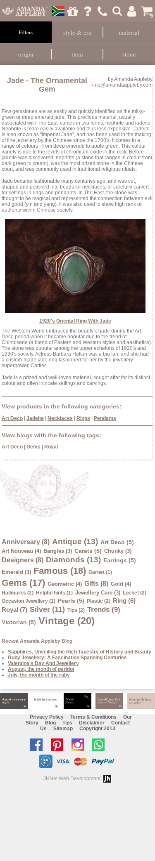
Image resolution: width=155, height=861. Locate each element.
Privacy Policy (47, 717)
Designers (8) (22, 560)
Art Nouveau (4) (21, 551)
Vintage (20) (66, 620)
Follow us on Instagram (80, 744)
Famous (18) (59, 571)
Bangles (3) (57, 551)
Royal (51, 447)
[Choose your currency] (58, 11)
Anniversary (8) (26, 541)
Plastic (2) (98, 601)
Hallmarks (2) (17, 593)
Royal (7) (14, 609)
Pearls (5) (71, 600)
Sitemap (63, 728)
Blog (50, 723)
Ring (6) (124, 600)
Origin (25, 54)
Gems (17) (23, 583)
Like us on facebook (38, 744)
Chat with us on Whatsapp (100, 744)
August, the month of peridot (41, 669)
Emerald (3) (16, 572)
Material (129, 32)
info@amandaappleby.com (122, 85)
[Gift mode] (73, 11)
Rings (83, 418)
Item (77, 54)
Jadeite (35, 418)
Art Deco (12, 418)
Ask (87, 11)
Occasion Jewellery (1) (28, 601)
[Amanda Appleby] (24, 11)
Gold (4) (121, 584)
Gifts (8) (96, 583)
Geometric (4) (65, 584)
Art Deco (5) (117, 542)
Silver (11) (47, 609)
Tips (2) (76, 610)
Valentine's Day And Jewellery (43, 663)
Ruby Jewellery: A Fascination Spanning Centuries (67, 657)
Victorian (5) (19, 622)
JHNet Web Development (71, 778)
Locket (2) (134, 593)
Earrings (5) (119, 560)
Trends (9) (103, 609)
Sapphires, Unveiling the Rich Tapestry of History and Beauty (79, 652)
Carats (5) (88, 550)
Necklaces (60, 418)
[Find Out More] (14, 701)
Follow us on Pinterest (59, 744)
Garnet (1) (100, 572)
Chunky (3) (117, 551)
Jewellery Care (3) (97, 593)
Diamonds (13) (73, 559)
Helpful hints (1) (54, 593)
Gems (33, 447)
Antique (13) (75, 541)
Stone (129, 54)
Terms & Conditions (93, 717)
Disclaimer (92, 723)
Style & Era (77, 32)
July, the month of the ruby (39, 675)
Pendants (105, 418)
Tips (67, 723)
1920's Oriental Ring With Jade (75, 321)
